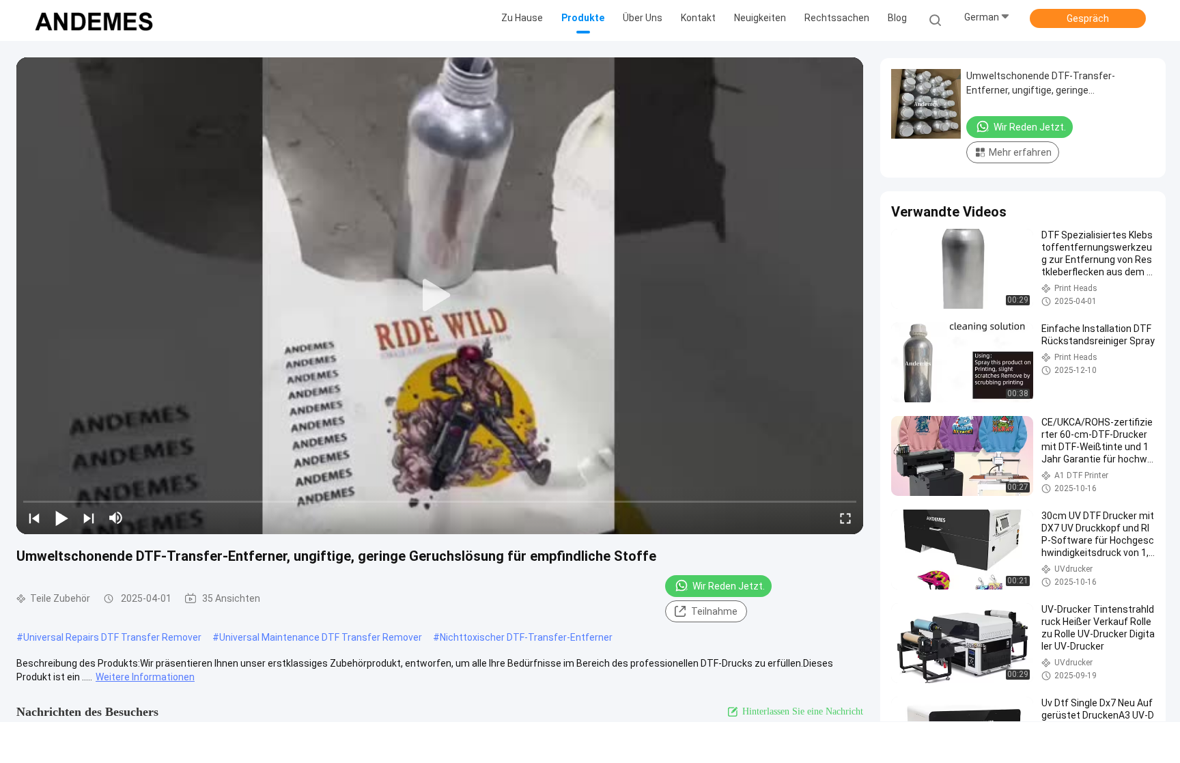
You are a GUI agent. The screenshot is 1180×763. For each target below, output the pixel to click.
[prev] (34, 518)
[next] (88, 518)
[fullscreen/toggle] (845, 518)
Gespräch (1088, 18)
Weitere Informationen (145, 676)
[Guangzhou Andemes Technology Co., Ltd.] (94, 20)
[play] (440, 296)
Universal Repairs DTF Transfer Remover (112, 637)
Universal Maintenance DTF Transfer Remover (320, 637)
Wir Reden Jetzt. (728, 586)
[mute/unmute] (116, 518)
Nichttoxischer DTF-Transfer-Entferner (526, 637)
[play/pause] (61, 518)
